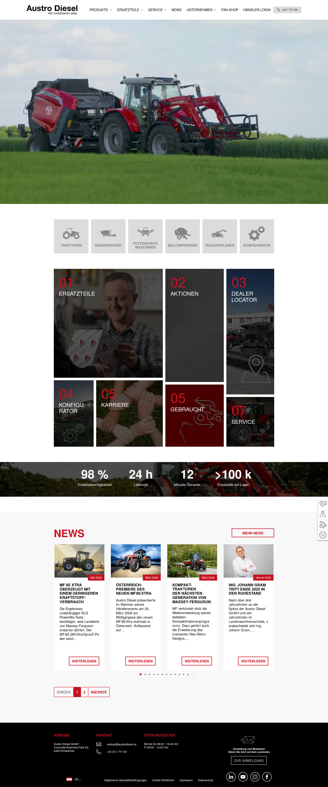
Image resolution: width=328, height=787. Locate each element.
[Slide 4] (154, 674)
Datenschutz (205, 780)
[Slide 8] (171, 674)
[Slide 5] (158, 674)
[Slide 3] (149, 674)
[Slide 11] (183, 674)
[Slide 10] (179, 674)
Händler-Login (257, 9)
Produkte (99, 9)
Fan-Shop (229, 9)
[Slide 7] (166, 674)
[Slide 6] (162, 674)
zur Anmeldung (249, 760)
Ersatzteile (128, 9)
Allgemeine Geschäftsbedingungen (125, 780)
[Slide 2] (145, 674)
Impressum (186, 780)
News (177, 9)
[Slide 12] (188, 674)
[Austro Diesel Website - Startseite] (52, 10)
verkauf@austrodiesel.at (124, 744)
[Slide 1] (140, 674)
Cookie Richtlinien (163, 780)
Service (156, 9)
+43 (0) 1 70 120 (116, 752)
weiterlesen (84, 660)
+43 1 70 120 (290, 10)
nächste (99, 692)
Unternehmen (200, 9)
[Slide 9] (175, 674)
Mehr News (252, 532)
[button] (73, 779)
